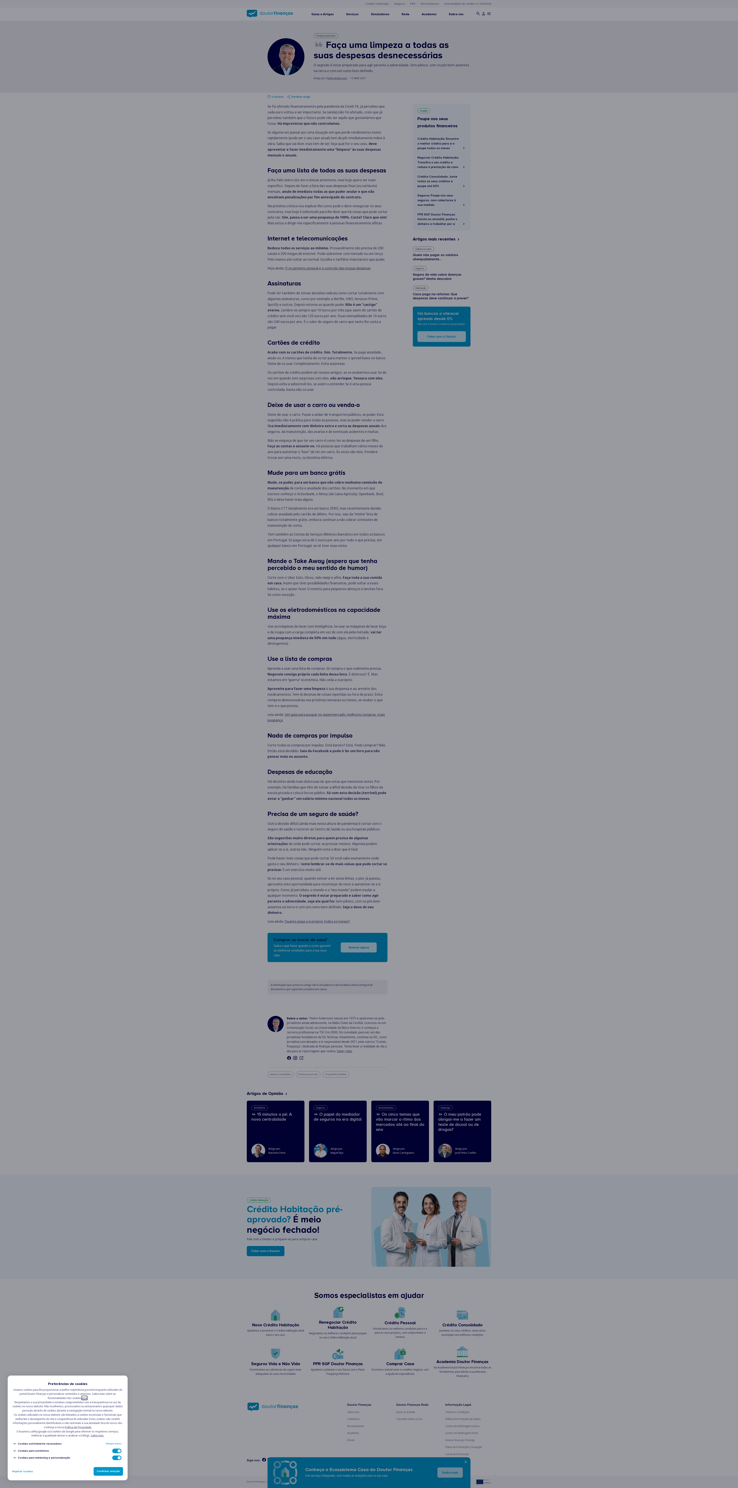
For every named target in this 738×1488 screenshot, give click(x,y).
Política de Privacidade (78, 1427)
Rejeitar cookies (22, 1471)
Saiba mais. (97, 1435)
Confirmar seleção (108, 1471)
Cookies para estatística (33, 1450)
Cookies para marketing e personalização (44, 1457)
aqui (84, 1398)
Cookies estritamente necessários (40, 1443)
